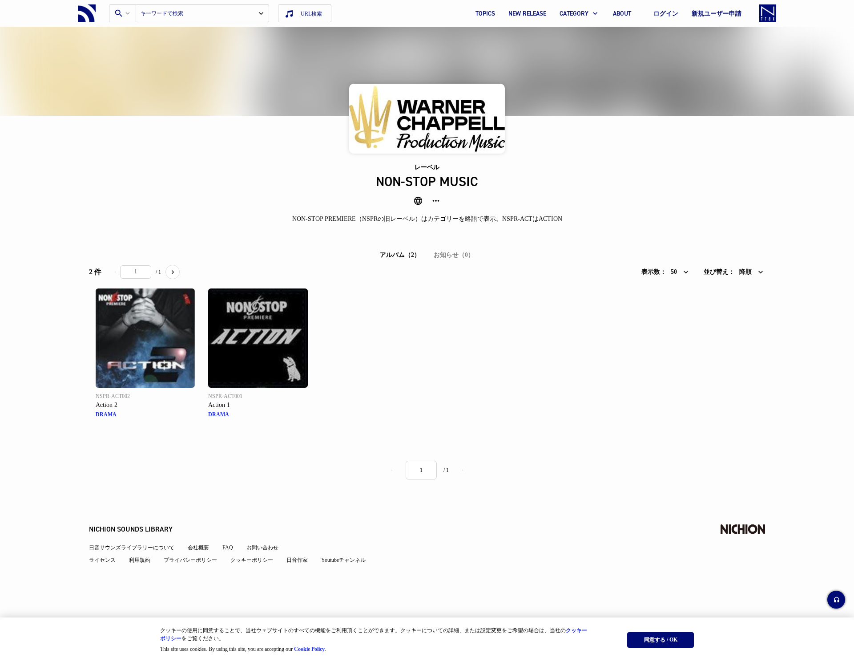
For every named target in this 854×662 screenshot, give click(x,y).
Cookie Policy (309, 649)
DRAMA (106, 414)
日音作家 (297, 560)
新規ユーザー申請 (716, 13)
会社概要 (198, 547)
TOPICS (485, 13)
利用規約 (139, 560)
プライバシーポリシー (190, 560)
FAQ (227, 547)
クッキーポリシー (251, 560)
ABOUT (622, 13)
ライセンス (102, 560)
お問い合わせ (262, 547)
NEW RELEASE (527, 13)
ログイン (665, 13)
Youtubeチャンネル (343, 560)
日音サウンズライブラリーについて (131, 547)
